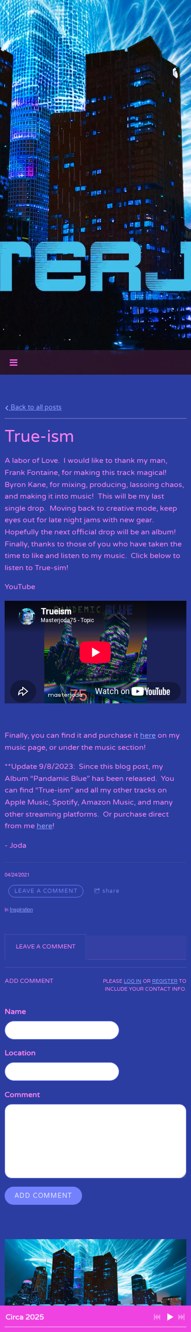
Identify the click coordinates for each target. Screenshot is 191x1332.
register (165, 981)
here (148, 735)
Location (20, 1053)
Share (111, 891)
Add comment (43, 1196)
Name (15, 1011)
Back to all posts (35, 407)
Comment (22, 1094)
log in (132, 981)
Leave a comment (45, 891)
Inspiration (21, 909)
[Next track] (181, 1317)
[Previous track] (157, 1317)
